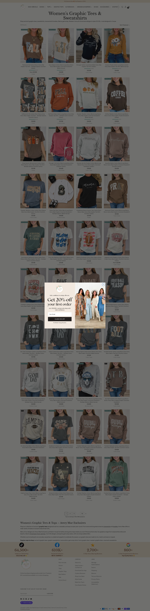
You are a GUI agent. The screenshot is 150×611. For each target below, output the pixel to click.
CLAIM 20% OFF (60, 319)
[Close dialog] (103, 284)
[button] (60, 322)
